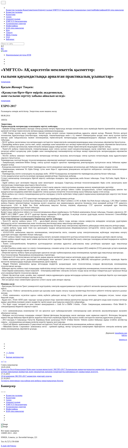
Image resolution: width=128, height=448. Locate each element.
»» (5, 361)
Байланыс (10, 39)
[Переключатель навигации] (3, 2)
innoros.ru (123, 340)
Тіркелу (9, 32)
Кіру (8, 30)
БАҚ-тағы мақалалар (115, 10)
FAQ (8, 37)
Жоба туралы (11, 35)
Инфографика (100, 10)
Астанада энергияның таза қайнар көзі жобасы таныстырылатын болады (32, 381)
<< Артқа (10, 353)
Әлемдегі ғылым (45, 10)
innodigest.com (121, 333)
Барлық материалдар (15, 357)
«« (2, 361)
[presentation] (2, 391)
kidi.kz (124, 335)
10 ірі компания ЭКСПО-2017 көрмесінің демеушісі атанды (26, 376)
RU (2, 48)
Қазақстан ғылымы (14, 10)
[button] (7, 8)
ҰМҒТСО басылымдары (63, 10)
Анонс (35, 10)
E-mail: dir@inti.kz (8, 446)
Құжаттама (27, 10)
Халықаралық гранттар (84, 10)
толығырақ (5, 82)
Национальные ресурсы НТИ (18, 55)
